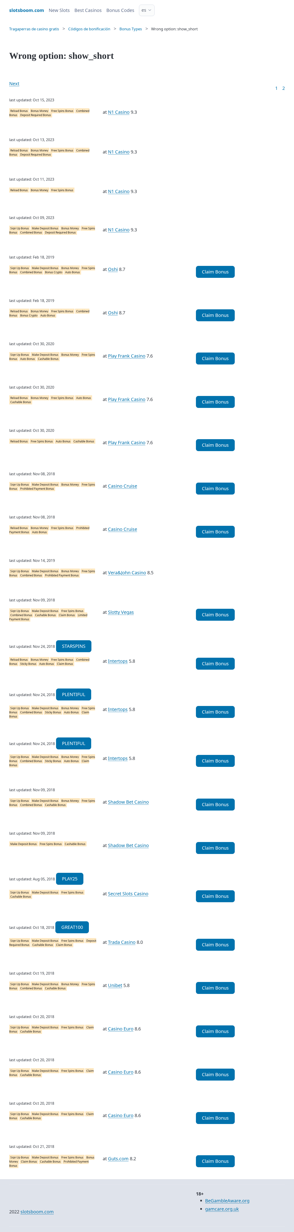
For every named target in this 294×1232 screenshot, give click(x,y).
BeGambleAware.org (227, 1201)
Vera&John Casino (127, 572)
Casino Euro (120, 1029)
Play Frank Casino (126, 356)
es (143, 10)
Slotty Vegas (121, 612)
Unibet (115, 985)
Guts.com (118, 1158)
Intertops (118, 661)
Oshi (113, 269)
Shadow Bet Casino (128, 802)
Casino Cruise (122, 486)
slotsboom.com (37, 1212)
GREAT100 (72, 927)
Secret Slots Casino (128, 894)
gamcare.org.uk (222, 1209)
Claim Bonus (215, 272)
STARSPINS (73, 646)
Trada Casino (122, 942)
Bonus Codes (120, 10)
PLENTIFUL (73, 694)
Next (14, 83)
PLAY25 (69, 879)
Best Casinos (88, 10)
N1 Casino (119, 112)
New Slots (59, 10)
